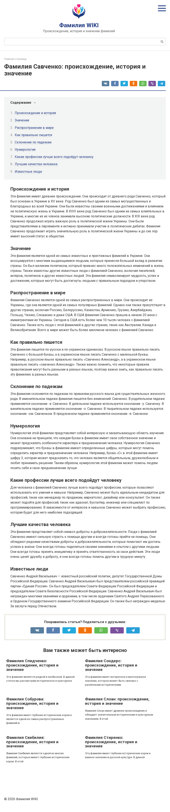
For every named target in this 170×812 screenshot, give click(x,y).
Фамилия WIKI (79, 25)
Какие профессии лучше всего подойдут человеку (54, 157)
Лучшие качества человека (36, 164)
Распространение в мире (34, 128)
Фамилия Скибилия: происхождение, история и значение (32, 742)
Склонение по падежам (33, 142)
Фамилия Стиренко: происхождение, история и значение (111, 742)
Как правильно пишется (33, 135)
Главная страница (15, 58)
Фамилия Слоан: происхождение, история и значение (117, 701)
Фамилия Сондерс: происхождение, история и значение (111, 665)
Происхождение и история (35, 113)
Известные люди (28, 172)
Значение (22, 120)
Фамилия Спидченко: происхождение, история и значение (32, 665)
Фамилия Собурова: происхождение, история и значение (32, 703)
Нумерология (25, 150)
